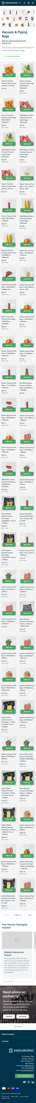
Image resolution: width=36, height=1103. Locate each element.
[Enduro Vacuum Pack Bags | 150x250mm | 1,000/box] (9, 340)
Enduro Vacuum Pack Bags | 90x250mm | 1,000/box (9, 218)
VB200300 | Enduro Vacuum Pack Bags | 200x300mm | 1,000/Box (9, 483)
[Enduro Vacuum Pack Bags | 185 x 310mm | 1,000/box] (27, 540)
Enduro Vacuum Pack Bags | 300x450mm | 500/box (9, 589)
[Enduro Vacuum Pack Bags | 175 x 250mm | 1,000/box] (9, 372)
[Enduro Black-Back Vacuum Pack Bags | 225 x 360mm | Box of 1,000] (9, 885)
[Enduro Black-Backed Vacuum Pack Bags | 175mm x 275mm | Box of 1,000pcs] (9, 707)
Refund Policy (14, 1096)
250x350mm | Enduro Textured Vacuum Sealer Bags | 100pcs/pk (27, 153)
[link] (7, 915)
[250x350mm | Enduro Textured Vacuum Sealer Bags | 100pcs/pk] (27, 139)
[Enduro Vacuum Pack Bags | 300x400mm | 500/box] (27, 469)
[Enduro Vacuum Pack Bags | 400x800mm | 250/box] (27, 675)
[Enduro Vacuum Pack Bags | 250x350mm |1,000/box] (27, 707)
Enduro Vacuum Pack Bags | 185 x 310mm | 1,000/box (27, 553)
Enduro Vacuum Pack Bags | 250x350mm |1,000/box (27, 720)
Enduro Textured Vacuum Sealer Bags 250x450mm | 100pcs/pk (9, 254)
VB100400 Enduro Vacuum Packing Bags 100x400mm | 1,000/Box (26, 386)
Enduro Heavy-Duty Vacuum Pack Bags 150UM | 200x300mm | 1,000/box (27, 865)
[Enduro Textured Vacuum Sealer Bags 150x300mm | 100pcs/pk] (27, 70)
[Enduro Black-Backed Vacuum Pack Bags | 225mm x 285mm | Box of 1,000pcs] (9, 814)
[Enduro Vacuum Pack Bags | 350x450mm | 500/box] (9, 643)
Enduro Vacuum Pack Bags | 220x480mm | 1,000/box (9, 864)
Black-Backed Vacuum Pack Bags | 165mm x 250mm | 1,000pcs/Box (27, 622)
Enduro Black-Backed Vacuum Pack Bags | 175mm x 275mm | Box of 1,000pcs (8, 722)
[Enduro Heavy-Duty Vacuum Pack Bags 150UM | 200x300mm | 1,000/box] (27, 851)
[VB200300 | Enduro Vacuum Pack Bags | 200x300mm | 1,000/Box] (9, 469)
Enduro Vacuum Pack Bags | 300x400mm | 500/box (27, 482)
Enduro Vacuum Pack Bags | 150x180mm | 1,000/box (27, 253)
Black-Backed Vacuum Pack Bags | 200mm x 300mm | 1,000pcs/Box (27, 792)
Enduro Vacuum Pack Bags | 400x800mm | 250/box (27, 688)
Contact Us (9, 1016)
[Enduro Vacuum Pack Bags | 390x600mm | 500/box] (27, 814)
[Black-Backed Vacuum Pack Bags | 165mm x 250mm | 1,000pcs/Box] (27, 608)
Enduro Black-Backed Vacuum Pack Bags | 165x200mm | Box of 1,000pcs (9, 518)
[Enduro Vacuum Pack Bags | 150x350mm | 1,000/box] (9, 437)
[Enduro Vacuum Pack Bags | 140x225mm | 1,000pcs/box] (9, 274)
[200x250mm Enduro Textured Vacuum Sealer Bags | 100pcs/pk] (9, 139)
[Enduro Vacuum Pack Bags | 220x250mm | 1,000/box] (27, 437)
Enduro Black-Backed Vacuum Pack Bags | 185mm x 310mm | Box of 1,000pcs (8, 793)
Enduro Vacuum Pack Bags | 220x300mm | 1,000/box (27, 589)
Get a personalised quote (12, 56)
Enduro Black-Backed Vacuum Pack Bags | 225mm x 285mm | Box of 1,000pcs (8, 829)
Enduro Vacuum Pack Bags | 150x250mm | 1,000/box (9, 353)
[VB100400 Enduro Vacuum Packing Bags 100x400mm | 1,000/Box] (27, 372)
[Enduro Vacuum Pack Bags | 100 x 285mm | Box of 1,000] (27, 274)
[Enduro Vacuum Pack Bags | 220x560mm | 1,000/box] (27, 885)
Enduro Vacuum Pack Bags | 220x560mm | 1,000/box (27, 898)
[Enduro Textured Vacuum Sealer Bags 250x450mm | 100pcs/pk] (9, 240)
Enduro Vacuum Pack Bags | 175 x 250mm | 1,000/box (9, 385)
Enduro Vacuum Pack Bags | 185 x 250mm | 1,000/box (27, 418)
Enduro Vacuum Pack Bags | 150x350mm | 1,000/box (9, 450)
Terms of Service (24, 1096)
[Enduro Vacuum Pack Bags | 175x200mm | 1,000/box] (27, 340)
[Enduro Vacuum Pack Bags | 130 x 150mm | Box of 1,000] (27, 173)
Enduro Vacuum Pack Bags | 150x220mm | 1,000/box (27, 319)
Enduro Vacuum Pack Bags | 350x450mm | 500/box (9, 655)
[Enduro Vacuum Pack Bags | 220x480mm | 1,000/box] (9, 851)
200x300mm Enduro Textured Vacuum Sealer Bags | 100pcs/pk (27, 118)
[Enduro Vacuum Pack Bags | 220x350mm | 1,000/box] (27, 643)
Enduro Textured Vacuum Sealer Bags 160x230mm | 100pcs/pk (9, 118)
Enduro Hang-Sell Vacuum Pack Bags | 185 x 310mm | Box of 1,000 (27, 517)
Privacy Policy (5, 1096)
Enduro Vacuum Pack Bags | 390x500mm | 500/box (9, 756)
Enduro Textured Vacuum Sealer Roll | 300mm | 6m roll (9, 186)
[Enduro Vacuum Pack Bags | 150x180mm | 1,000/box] (27, 240)
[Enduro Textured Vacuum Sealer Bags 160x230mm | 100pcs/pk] (9, 104)
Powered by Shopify (15, 1093)
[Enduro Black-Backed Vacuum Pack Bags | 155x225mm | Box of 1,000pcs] (9, 540)
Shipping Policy (6, 1098)
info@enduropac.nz (27, 1070)
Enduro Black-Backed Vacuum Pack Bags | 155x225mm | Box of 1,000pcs (9, 555)
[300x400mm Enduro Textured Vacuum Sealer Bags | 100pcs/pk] (27, 205)
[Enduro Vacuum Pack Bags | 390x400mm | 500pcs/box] (9, 675)
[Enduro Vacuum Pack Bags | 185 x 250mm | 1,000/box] (27, 405)
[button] (29, 3)
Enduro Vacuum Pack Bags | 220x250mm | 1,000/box (27, 450)
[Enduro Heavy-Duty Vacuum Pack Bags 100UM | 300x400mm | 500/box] (27, 743)
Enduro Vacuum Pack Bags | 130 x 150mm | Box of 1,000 (27, 186)
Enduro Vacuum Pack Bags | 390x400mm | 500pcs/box (9, 688)
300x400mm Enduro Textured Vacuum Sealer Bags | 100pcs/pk (27, 219)
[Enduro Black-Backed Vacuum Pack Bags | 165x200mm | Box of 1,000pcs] (9, 503)
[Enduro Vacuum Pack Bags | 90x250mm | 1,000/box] (9, 205)
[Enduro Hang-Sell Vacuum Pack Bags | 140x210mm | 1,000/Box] (9, 306)
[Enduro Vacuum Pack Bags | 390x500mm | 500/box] (9, 743)
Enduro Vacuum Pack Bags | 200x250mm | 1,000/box (9, 418)
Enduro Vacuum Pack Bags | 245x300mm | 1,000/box (9, 621)
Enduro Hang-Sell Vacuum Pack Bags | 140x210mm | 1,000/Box (9, 320)
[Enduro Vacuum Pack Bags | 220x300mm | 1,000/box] (27, 576)
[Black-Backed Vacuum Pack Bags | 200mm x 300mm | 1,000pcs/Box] (27, 778)
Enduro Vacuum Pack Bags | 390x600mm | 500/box (27, 827)
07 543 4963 (30, 1068)
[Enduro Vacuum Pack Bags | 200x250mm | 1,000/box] (9, 405)
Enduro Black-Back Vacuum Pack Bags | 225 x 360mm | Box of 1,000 (9, 899)
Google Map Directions (24, 1076)
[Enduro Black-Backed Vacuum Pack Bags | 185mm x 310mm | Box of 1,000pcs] (9, 778)
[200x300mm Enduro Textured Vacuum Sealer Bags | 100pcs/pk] (27, 104)
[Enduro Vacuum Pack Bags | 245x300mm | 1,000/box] (9, 608)
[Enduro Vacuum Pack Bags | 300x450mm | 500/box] (9, 576)
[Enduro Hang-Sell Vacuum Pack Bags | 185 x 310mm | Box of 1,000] (27, 503)
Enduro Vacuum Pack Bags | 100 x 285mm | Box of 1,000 (27, 287)
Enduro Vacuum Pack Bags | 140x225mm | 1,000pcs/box (9, 287)
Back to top (18, 1026)
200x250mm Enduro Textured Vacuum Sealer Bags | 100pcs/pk (8, 153)
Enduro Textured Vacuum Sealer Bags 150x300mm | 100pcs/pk (27, 84)
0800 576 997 (29, 1066)
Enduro (8, 1093)
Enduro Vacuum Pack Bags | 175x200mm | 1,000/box (27, 353)
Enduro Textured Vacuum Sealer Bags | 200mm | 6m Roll (9, 83)
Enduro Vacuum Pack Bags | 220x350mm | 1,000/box (27, 656)
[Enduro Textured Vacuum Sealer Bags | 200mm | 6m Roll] (9, 70)
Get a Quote (22, 1016)
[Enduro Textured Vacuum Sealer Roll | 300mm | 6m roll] (9, 173)
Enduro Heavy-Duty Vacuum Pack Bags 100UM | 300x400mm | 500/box (27, 757)
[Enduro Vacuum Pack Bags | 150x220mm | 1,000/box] (27, 306)
